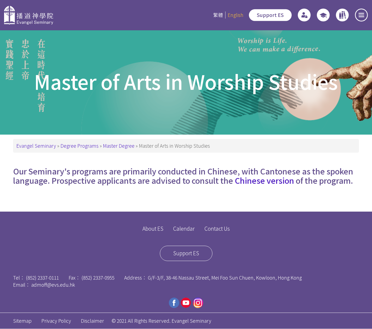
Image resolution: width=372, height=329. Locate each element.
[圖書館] (342, 15)
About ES (152, 228)
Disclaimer (92, 320)
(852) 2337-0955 (97, 277)
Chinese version (264, 180)
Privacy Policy (56, 320)
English (235, 14)
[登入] (304, 15)
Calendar (184, 228)
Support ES (270, 14)
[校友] (323, 15)
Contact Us (217, 228)
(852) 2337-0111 (42, 277)
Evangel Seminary (36, 145)
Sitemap (22, 320)
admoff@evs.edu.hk (53, 284)
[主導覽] (361, 15)
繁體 (218, 14)
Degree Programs (79, 145)
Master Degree (119, 145)
